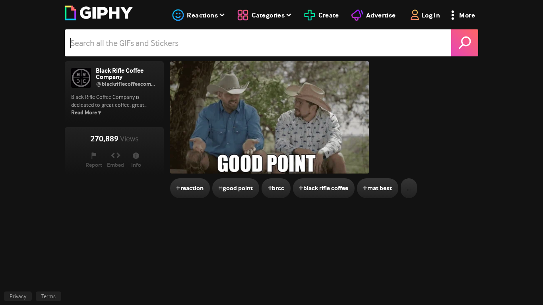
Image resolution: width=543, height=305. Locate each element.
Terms (48, 296)
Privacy (18, 296)
